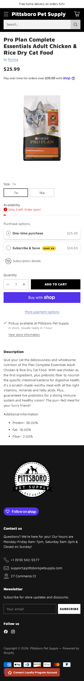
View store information (24, 334)
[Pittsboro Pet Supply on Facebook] (6, 632)
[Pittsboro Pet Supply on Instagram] (13, 632)
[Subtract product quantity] (8, 284)
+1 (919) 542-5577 (25, 560)
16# (42, 193)
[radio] (8, 233)
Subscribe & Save (34, 248)
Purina (13, 59)
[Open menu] (6, 13)
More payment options (42, 312)
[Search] (75, 24)
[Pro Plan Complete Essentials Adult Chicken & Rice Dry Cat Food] (42, 128)
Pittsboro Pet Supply (44, 648)
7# (16, 193)
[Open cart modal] (76, 13)
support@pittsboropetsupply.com (36, 568)
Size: (10, 184)
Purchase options (17, 224)
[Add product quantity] (24, 284)
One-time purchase (28, 233)
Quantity (10, 275)
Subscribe (69, 609)
